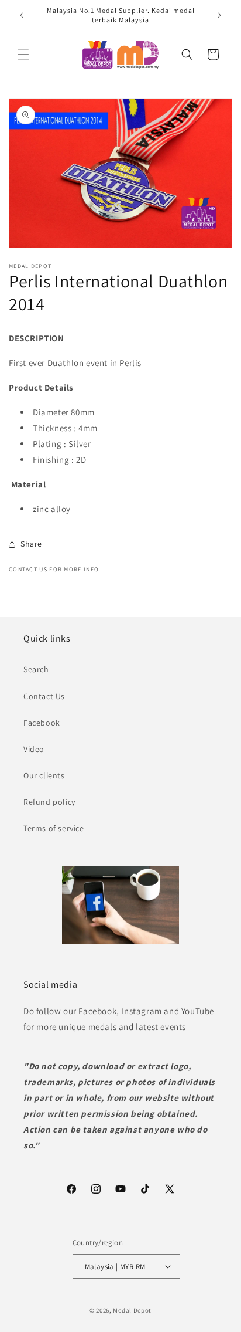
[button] (23, 54)
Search (36, 669)
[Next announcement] (219, 15)
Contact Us (44, 696)
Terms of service (53, 828)
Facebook (41, 722)
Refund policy (49, 802)
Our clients (44, 775)
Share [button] (31, 543)
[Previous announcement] (22, 15)
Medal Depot (132, 1310)
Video (33, 749)
